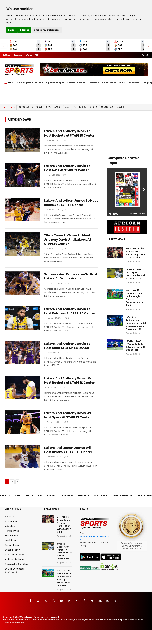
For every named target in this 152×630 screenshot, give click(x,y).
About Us (9, 516)
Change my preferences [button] (47, 29)
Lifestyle (83, 495)
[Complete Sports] (19, 70)
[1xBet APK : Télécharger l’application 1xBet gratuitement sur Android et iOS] (115, 320)
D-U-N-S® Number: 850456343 (15, 570)
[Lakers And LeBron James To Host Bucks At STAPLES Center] (22, 209)
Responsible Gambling (16, 564)
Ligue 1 (120, 107)
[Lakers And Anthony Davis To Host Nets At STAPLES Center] (22, 175)
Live (121, 82)
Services (18, 55)
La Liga (83, 107)
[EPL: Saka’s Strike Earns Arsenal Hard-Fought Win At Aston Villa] (115, 252)
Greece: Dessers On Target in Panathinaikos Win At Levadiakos (136, 274)
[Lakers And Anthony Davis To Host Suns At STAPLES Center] (22, 352)
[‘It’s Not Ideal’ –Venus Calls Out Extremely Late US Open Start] (115, 344)
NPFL (48, 107)
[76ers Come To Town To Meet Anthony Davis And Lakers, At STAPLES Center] (22, 244)
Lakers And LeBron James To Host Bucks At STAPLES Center (71, 203)
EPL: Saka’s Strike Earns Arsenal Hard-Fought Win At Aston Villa (135, 253)
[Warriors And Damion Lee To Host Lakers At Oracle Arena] (22, 283)
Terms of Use (12, 530)
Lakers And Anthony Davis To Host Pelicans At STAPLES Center (69, 311)
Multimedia (132, 82)
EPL (74, 107)
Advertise (10, 526)
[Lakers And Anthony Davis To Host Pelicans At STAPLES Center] (22, 318)
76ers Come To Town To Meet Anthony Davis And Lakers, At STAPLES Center (67, 239)
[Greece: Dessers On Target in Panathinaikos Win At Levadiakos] (115, 273)
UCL (67, 107)
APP (36, 55)
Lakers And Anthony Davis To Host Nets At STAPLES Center (67, 168)
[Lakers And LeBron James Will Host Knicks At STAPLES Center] (22, 456)
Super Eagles (26, 107)
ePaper (29, 55)
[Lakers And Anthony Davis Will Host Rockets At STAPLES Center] (22, 387)
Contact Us (11, 521)
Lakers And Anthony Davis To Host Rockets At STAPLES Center (69, 133)
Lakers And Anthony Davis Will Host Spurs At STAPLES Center (68, 415)
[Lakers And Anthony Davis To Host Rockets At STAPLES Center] (22, 140)
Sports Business (122, 495)
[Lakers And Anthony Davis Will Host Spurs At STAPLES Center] (22, 422)
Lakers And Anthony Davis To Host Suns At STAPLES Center (67, 346)
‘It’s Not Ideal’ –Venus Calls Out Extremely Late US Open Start (135, 345)
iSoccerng (100, 495)
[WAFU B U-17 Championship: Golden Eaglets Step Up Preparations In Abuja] (115, 294)
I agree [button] (12, 29)
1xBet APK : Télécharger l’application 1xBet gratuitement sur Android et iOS (136, 323)
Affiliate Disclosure (14, 559)
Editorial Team (12, 535)
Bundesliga (107, 107)
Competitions (108, 82)
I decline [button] (24, 29)
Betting (6, 55)
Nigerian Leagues (56, 82)
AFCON (57, 107)
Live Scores (8, 107)
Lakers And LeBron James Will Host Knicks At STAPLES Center (68, 450)
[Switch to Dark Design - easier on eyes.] (142, 55)
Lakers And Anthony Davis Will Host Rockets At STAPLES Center (69, 380)
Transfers (94, 82)
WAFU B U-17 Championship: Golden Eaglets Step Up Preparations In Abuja (134, 298)
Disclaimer (10, 540)
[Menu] (8, 82)
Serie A (93, 107)
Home (19, 82)
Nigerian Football (33, 82)
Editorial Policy (12, 549)
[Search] (147, 55)
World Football (77, 82)
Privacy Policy (12, 545)
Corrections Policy (14, 554)
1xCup (39, 107)
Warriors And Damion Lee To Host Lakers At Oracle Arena (70, 276)
